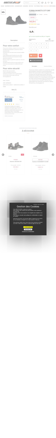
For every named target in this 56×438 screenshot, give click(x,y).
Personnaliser (28, 229)
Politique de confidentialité (28, 231)
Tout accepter (28, 227)
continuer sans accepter (38, 204)
